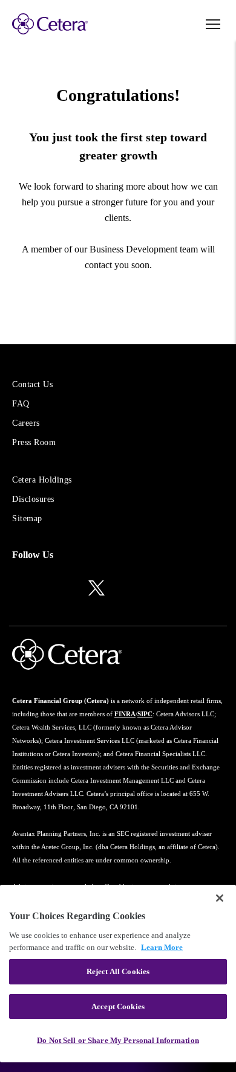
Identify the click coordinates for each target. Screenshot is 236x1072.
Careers (26, 423)
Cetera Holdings (42, 479)
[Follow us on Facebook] (68, 589)
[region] (118, 973)
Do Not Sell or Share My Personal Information (118, 1040)
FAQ (21, 403)
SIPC (144, 713)
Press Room (34, 442)
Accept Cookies (118, 1006)
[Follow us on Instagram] (43, 589)
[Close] (219, 898)
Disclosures (33, 499)
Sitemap (27, 518)
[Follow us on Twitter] (96, 587)
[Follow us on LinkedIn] (18, 589)
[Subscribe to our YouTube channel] (124, 589)
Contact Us (32, 384)
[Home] (50, 24)
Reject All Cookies (118, 971)
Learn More (162, 947)
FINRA (125, 713)
